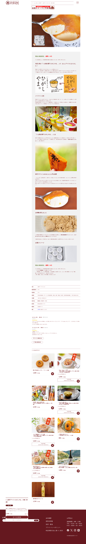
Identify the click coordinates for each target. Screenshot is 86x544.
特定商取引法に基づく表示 (54, 530)
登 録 (36, 520)
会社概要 (48, 518)
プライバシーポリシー (53, 527)
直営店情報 (49, 521)
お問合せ (70, 518)
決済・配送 (49, 524)
